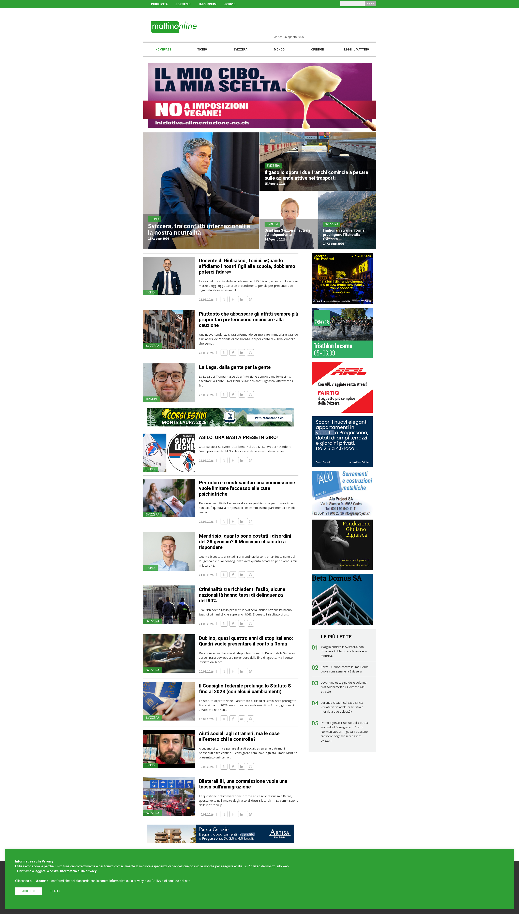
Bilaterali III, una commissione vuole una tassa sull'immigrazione (243, 784)
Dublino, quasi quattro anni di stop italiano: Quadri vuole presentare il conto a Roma (246, 641)
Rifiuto (55, 891)
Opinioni (317, 49)
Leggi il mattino (356, 49)
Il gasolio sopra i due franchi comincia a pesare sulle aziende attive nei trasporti (316, 175)
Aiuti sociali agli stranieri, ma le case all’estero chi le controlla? (239, 736)
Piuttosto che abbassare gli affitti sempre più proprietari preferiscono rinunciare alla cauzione (248, 319)
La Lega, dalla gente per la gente (235, 367)
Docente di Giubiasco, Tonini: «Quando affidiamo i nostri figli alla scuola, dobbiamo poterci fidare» (247, 266)
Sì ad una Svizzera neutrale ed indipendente (287, 232)
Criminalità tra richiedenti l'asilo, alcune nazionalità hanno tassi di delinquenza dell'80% (242, 595)
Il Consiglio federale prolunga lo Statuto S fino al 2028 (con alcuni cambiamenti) (245, 688)
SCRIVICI (230, 4)
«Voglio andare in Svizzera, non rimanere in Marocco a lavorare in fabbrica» (344, 651)
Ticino (202, 49)
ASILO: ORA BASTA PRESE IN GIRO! (238, 437)
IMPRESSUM (208, 4)
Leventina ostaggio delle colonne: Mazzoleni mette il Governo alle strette (344, 686)
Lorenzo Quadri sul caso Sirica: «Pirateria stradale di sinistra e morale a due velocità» (342, 706)
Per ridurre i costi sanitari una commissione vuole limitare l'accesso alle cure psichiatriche (247, 488)
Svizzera (240, 49)
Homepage (163, 49)
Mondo (279, 49)
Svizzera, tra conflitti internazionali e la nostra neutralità (199, 229)
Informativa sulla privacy (78, 871)
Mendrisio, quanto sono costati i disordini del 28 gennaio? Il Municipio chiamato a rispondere (245, 541)
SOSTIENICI (183, 4)
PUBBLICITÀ (159, 4)
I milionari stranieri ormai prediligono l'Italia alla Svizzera (344, 234)
